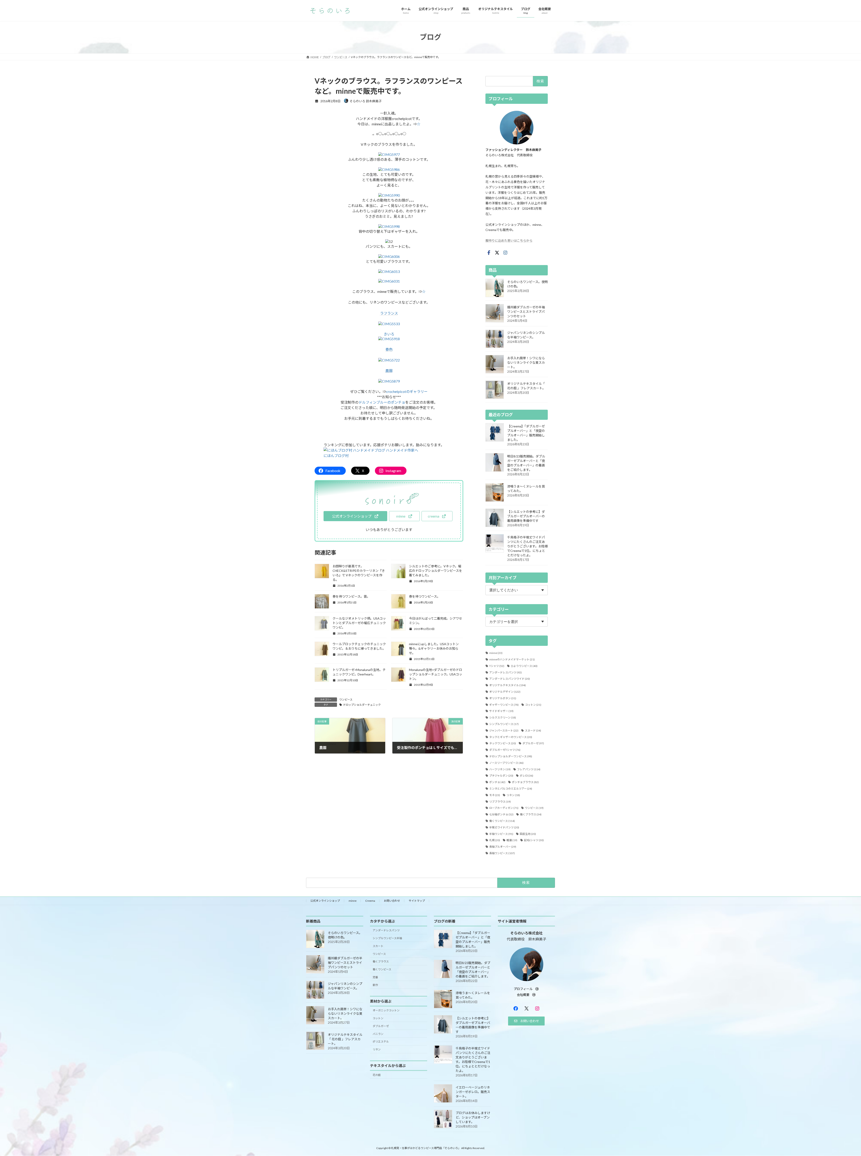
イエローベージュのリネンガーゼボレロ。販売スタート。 (473, 1091)
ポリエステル (381, 1041)
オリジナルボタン (502, 698)
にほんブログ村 (336, 455)
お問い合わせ (392, 900)
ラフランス (389, 313)
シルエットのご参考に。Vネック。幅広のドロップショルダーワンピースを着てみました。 (435, 570)
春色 (389, 349)
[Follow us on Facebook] (488, 252)
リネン (513, 795)
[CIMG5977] (389, 154)
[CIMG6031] (389, 281)
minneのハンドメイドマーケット (512, 659)
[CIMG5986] (389, 169)
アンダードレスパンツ (505, 672)
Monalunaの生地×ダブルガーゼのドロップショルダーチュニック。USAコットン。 (435, 674)
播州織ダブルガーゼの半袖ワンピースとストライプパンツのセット (526, 311)
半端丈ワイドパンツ (504, 827)
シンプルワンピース (504, 724)
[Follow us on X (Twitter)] (497, 252)
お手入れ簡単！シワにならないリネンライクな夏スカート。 (526, 362)
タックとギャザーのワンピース (510, 736)
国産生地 (528, 833)
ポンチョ (497, 782)
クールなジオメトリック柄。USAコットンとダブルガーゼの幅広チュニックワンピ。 (359, 622)
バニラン (378, 1033)
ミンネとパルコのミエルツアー (510, 788)
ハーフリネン (500, 769)
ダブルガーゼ (533, 743)
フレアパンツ (528, 769)
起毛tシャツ (534, 840)
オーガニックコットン (386, 1010)
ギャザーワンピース (504, 704)
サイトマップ (417, 900)
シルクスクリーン (502, 717)
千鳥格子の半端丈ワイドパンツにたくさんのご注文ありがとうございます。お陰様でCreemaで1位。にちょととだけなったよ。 (527, 546)
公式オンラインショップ (325, 900)
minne (495, 653)
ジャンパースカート (503, 730)
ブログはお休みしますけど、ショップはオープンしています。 (473, 1117)
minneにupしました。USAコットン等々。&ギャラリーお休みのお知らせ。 (434, 648)
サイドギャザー (501, 711)
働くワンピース (502, 821)
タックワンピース (502, 743)
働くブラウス (530, 814)
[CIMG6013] (389, 271)
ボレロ (526, 775)
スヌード (533, 730)
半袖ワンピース (501, 833)
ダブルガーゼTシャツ (504, 749)
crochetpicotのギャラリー (407, 391)
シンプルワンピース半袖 (387, 938)
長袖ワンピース (502, 853)
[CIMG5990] (389, 195)
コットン (533, 704)
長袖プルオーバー (502, 846)
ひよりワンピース (524, 665)
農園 (389, 370)
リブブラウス (500, 801)
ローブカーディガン (503, 808)
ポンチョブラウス (525, 782)
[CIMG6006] (389, 256)
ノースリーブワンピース (506, 762)
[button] (355, 516)
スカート (378, 945)
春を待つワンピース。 (424, 596)
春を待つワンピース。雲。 (351, 596)
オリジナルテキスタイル (507, 685)
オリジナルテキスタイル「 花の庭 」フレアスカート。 (345, 1039)
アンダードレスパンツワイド (509, 678)
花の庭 (377, 1074)
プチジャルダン (501, 775)
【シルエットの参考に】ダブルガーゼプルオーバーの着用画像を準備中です (526, 516)
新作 (375, 984)
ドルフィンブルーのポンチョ (382, 402)
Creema (370, 900)
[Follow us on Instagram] (505, 252)
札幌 (494, 840)
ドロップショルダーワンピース (510, 756)
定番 (375, 977)
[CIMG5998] (389, 226)
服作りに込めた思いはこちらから (509, 240)
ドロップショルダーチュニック (362, 704)
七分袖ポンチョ (501, 814)
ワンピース (345, 699)
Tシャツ (496, 665)
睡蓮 (512, 840)
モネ (494, 795)
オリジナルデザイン (504, 691)
